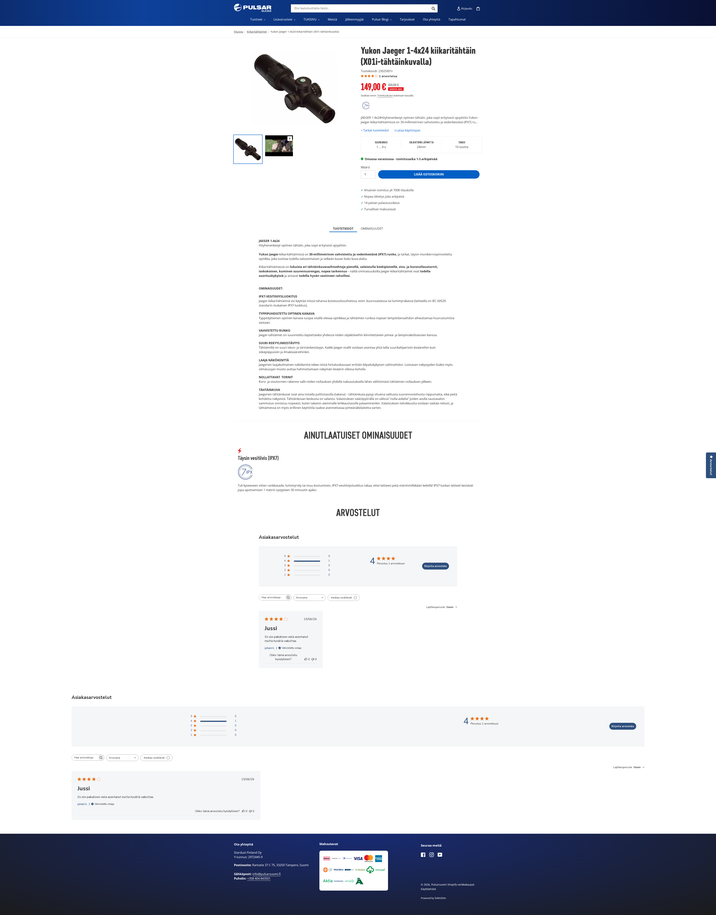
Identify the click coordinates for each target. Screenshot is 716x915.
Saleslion (440, 898)
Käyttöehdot (428, 889)
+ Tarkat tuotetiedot (375, 130)
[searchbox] (272, 597)
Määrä (365, 167)
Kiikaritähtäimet (257, 31)
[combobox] (364, 8)
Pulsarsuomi (439, 884)
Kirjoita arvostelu (435, 566)
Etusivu (238, 31)
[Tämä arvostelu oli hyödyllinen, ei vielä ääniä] (305, 659)
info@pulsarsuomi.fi (266, 874)
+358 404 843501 (259, 878)
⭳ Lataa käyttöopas (407, 130)
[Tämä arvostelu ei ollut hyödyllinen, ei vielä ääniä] (312, 659)
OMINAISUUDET (372, 229)
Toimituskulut (385, 95)
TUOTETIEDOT (343, 229)
